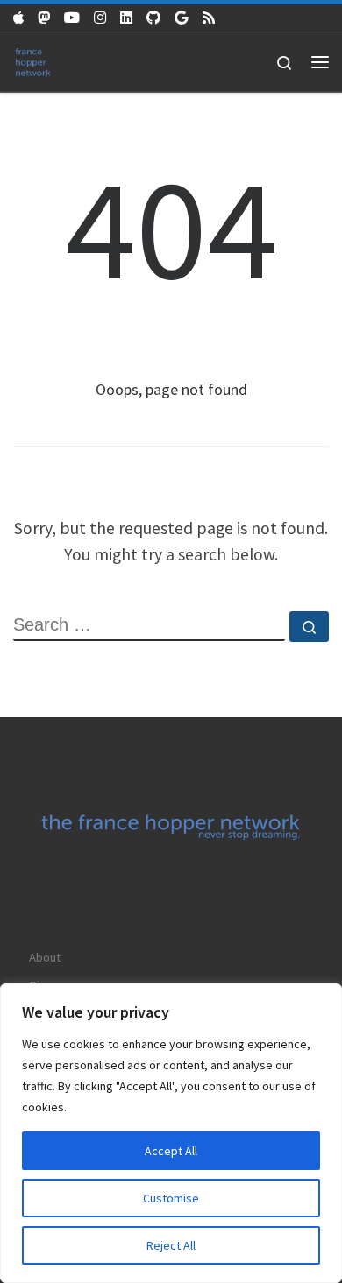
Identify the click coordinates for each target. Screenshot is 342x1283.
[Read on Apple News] (18, 18)
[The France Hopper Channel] (72, 18)
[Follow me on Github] (153, 18)
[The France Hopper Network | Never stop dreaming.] (33, 60)
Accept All (171, 1151)
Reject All (171, 1245)
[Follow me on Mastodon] (44, 18)
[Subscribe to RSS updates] (209, 18)
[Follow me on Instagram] (100, 18)
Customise (171, 1198)
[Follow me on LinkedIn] (126, 18)
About (45, 957)
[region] (171, 1133)
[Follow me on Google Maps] (182, 18)
